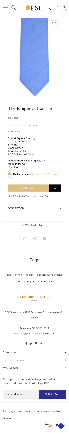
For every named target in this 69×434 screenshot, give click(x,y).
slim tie (42, 281)
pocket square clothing (49, 274)
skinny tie (29, 281)
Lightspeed (42, 411)
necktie (30, 274)
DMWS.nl (7, 418)
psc (19, 281)
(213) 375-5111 (40, 328)
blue (9, 274)
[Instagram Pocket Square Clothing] (36, 343)
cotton (18, 274)
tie (50, 281)
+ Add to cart (28, 188)
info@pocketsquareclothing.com (37, 333)
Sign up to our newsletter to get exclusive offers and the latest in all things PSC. (29, 381)
